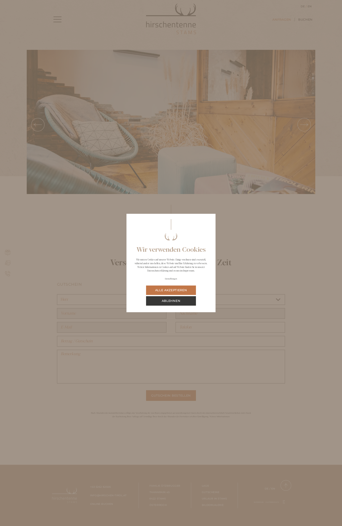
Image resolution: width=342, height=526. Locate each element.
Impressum (188, 270)
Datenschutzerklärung (158, 270)
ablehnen (171, 301)
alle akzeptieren (171, 290)
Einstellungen (171, 279)
